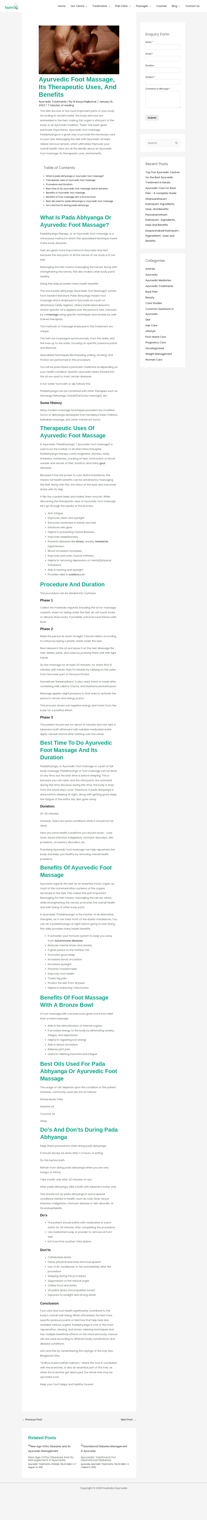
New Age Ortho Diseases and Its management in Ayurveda (51, 1458)
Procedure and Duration (59, 184)
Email (149, 53)
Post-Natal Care (155, 337)
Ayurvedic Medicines (158, 280)
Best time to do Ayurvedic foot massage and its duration (77, 188)
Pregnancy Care (155, 342)
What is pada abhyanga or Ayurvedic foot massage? (75, 176)
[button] (85, 6)
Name (149, 42)
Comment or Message (158, 88)
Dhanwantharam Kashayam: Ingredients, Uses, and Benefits (160, 204)
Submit (152, 117)
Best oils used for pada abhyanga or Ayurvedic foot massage (79, 201)
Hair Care (151, 325)
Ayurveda (85, 1464)
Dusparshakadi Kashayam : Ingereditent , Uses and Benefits (162, 236)
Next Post (128, 1419)
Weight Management (158, 354)
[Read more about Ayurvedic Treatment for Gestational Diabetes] (105, 1448)
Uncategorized (154, 348)
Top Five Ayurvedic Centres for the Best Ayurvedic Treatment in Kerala (162, 177)
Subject (150, 77)
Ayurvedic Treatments (53, 101)
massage (52, 314)
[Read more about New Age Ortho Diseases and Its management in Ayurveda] (52, 1448)
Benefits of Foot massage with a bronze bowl (71, 197)
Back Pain (151, 291)
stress (80, 541)
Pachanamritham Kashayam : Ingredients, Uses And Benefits (160, 220)
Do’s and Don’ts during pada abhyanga (67, 205)
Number (149, 65)
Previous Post (32, 1419)
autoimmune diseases (69, 940)
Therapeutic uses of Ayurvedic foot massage (70, 180)
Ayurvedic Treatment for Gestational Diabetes (98, 1458)
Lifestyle (55, 1464)
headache (101, 541)
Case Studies (153, 303)
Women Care (153, 359)
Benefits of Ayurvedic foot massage (65, 192)
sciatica (74, 574)
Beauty (149, 297)
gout (102, 463)
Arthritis (150, 269)
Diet (147, 319)
